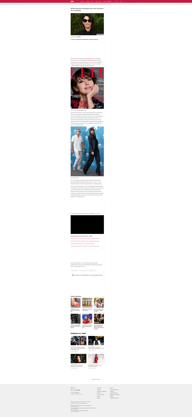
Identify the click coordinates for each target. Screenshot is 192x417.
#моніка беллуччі (74, 270)
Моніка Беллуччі (90, 58)
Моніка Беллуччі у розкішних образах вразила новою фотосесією (85, 238)
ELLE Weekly (90, 62)
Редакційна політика (114, 397)
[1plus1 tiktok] (75, 390)
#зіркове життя (92, 270)
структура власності (114, 389)
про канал (99, 387)
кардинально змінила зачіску (95, 181)
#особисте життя (83, 270)
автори (111, 387)
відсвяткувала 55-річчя (75, 60)
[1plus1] (72, 1)
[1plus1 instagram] (71, 390)
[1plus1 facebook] (77, 390)
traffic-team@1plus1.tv (75, 411)
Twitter (83, 266)
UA (116, 1)
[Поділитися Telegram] (76, 36)
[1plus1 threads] (73, 390)
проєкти (82, 1)
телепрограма (98, 1)
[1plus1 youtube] (79, 390)
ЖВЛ (99, 213)
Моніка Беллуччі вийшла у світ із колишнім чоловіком (83, 243)
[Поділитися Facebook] (78, 36)
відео (92, 1)
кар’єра (98, 396)
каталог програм (100, 394)
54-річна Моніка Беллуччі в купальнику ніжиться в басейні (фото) (86, 246)
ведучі (98, 398)
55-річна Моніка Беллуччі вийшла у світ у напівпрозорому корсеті (85, 241)
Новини (87, 1)
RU (117, 1)
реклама (99, 389)
